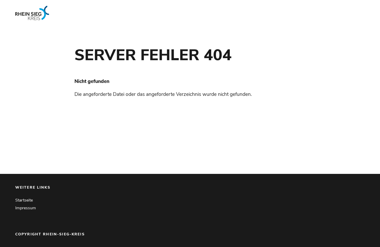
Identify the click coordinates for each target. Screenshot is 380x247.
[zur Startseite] (86, 13)
